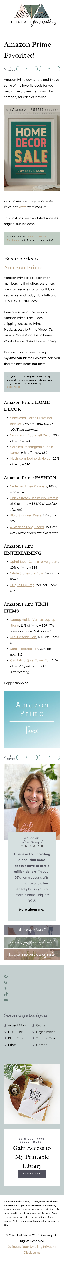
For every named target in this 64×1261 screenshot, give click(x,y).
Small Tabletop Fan (24, 649)
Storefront (13, 387)
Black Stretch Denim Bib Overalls (34, 498)
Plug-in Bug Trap (22, 585)
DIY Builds (15, 1032)
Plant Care (15, 1038)
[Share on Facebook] (49, 68)
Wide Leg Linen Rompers (28, 486)
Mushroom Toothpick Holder (30, 458)
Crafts (40, 1025)
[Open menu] (32, 34)
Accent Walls (17, 1025)
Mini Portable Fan (23, 637)
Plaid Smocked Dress (25, 515)
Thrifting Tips (45, 1038)
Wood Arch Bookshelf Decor (31, 435)
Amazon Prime (23, 267)
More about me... (32, 909)
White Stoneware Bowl (27, 573)
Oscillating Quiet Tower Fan (30, 660)
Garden (41, 1045)
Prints (12, 1045)
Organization (45, 1032)
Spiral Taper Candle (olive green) (34, 562)
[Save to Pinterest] (27, 68)
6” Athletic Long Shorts (27, 527)
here (22, 207)
